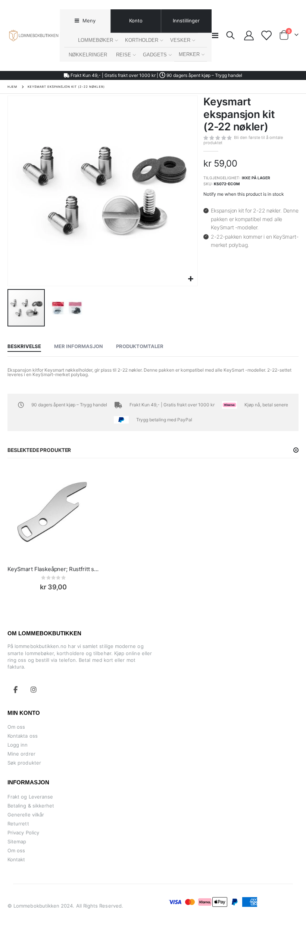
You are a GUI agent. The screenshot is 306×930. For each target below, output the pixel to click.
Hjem (12, 87)
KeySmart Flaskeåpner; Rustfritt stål (53, 569)
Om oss (16, 727)
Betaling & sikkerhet (30, 806)
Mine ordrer (21, 754)
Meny (88, 21)
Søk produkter (24, 763)
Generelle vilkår (25, 815)
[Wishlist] (266, 35)
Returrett (18, 824)
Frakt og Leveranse (30, 797)
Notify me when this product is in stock (243, 194)
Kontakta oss (22, 736)
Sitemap (16, 841)
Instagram (33, 689)
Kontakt (16, 859)
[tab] (85, 21)
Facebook (15, 689)
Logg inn (17, 745)
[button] (190, 279)
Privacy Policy (23, 833)
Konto (136, 21)
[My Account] (249, 35)
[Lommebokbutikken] (33, 35)
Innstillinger (186, 21)
